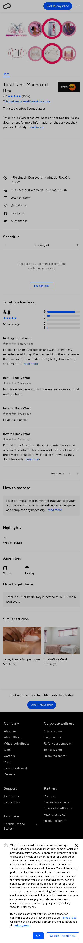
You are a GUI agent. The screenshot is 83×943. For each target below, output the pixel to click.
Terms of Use (68, 917)
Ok (38, 936)
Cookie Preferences (63, 936)
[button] (76, 845)
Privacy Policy (23, 925)
